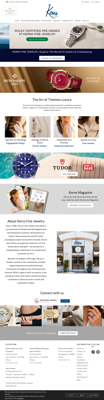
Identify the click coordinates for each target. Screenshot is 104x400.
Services (78, 20)
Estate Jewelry (40, 146)
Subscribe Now (68, 333)
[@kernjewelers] (37, 301)
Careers (80, 354)
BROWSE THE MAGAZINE (80, 205)
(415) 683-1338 (11, 363)
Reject (82, 395)
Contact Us (81, 351)
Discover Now (69, 174)
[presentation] (4, 35)
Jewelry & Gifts (67, 20)
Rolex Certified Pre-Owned (30, 20)
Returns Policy (82, 365)
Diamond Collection (64, 146)
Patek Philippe (46, 20)
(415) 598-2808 (35, 363)
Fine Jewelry (88, 143)
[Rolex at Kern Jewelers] (101, 7)
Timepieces (56, 20)
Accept (71, 395)
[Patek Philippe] (10, 11)
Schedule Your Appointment (52, 58)
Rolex (17, 20)
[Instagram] (98, 352)
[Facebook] (93, 352)
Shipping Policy (82, 363)
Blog (78, 380)
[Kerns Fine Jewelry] (52, 11)
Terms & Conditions (81, 358)
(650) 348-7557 (64, 360)
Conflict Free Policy (82, 372)
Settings (93, 395)
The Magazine (82, 377)
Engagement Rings (15, 143)
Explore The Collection (27, 39)
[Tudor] (52, 165)
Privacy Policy (82, 368)
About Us (86, 20)
